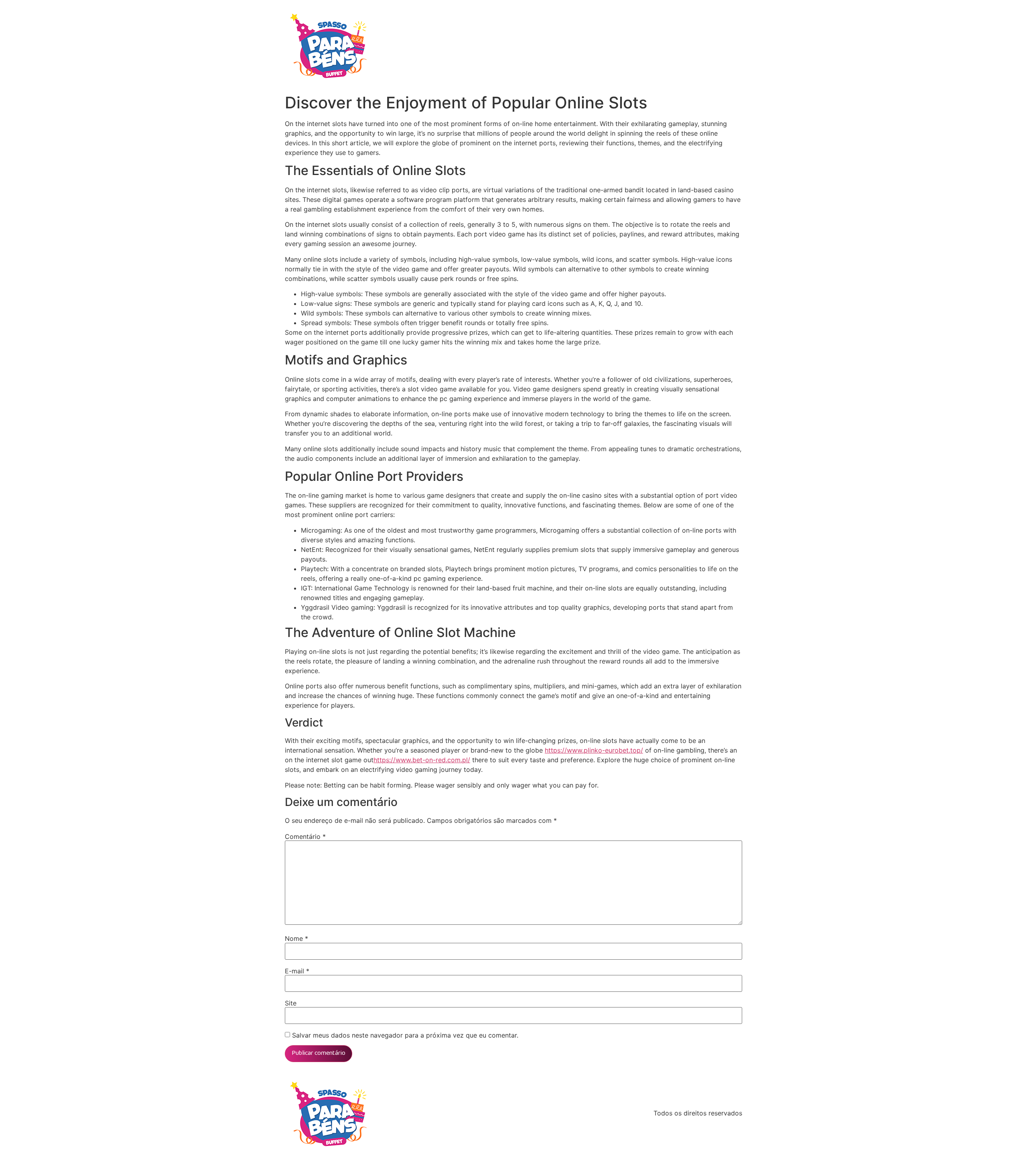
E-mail (297, 971)
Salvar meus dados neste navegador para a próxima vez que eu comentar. (405, 1035)
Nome (296, 938)
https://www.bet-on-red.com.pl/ (421, 760)
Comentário (305, 836)
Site (290, 1003)
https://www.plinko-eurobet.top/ (594, 750)
